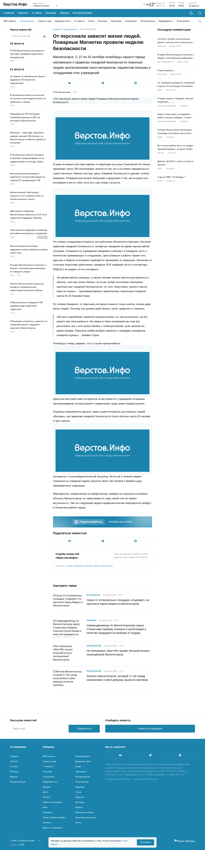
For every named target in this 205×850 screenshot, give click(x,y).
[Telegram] (150, 755)
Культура (79, 802)
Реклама (50, 12)
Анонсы (46, 797)
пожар (70, 566)
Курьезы (47, 787)
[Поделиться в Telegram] (102, 83)
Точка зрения (183, 21)
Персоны (79, 797)
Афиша (64, 12)
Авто (45, 807)
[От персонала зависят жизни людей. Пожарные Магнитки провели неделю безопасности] (102, 138)
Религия (47, 822)
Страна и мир (44, 21)
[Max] (180, 755)
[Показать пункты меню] (199, 21)
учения (96, 566)
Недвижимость (165, 21)
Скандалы (48, 812)
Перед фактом (27, 21)
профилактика (106, 566)
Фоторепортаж (147, 21)
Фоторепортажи (82, 12)
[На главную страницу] (15, 4)
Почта (78, 822)
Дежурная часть (63, 21)
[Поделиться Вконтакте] (69, 83)
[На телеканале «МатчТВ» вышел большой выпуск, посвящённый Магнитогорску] (68, 654)
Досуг (45, 792)
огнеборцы (88, 566)
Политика (102, 21)
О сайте (37, 12)
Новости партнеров (52, 802)
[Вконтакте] (120, 755)
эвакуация (78, 566)
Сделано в (17, 845)
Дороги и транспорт (52, 827)
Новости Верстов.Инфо (54, 817)
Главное (9, 12)
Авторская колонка (84, 812)
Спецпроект (131, 21)
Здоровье (80, 787)
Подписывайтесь (91, 521)
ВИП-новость (10, 21)
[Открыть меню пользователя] (191, 13)
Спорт (91, 21)
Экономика (116, 21)
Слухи (78, 792)
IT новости (79, 21)
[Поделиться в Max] (135, 83)
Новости (23, 12)
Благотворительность (85, 817)
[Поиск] (199, 13)
